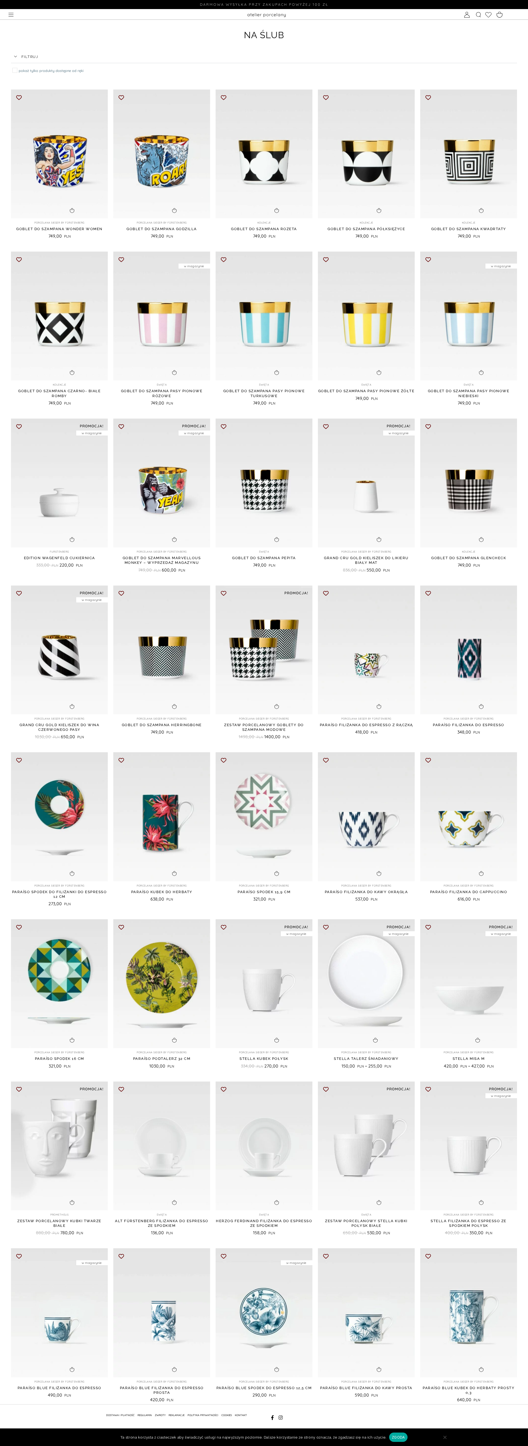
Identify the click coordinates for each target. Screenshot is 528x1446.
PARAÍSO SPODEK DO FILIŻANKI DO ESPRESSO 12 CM (59, 894)
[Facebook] (272, 1417)
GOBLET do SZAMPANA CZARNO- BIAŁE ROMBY (59, 393)
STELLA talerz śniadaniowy (366, 1059)
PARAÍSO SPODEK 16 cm (59, 1059)
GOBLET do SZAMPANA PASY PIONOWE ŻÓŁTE (366, 391)
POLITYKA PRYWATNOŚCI (203, 1415)
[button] (264, 57)
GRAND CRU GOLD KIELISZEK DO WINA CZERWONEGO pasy (59, 727)
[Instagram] (281, 1417)
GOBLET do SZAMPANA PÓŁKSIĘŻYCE (366, 229)
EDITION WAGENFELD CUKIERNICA (59, 558)
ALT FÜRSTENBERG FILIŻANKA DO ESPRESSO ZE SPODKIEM (161, 1223)
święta (162, 384)
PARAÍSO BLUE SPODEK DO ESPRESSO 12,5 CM (264, 1388)
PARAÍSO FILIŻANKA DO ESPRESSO (468, 725)
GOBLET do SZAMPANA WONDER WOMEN (59, 229)
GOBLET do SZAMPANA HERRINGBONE (162, 725)
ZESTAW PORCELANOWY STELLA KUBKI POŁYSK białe (366, 1223)
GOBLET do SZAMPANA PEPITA (264, 558)
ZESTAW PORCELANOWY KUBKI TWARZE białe (59, 1223)
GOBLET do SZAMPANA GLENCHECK (468, 558)
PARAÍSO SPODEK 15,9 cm (264, 892)
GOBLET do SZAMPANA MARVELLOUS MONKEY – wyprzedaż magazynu (162, 560)
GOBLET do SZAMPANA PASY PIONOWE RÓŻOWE (162, 393)
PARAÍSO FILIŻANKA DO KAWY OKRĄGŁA (366, 892)
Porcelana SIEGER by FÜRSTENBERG (59, 222)
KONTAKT (241, 1415)
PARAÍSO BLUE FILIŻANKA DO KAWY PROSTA (366, 1388)
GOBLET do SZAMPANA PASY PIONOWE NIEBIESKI (469, 393)
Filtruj (29, 57)
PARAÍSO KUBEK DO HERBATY (162, 892)
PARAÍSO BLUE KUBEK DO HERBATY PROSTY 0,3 (469, 1390)
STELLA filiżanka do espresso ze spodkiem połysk (469, 1223)
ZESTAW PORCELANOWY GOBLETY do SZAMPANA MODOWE (264, 727)
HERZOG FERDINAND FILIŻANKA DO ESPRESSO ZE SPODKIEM (264, 1223)
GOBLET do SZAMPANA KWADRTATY (468, 229)
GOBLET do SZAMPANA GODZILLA (162, 229)
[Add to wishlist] (19, 97)
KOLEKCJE (264, 222)
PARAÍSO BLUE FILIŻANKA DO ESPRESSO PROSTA (162, 1390)
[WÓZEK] (500, 15)
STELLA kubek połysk (264, 1059)
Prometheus (59, 1214)
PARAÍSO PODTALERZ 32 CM (162, 1059)
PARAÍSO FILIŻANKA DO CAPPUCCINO (468, 892)
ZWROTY (160, 1415)
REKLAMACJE (177, 1415)
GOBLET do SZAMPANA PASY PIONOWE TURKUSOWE (264, 393)
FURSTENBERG (59, 551)
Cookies (226, 1415)
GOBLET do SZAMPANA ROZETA (264, 229)
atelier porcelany (266, 14)
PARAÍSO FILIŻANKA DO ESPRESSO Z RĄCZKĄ (366, 725)
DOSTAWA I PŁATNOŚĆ (120, 1415)
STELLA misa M (469, 1059)
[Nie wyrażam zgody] (444, 1439)
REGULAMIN (145, 1415)
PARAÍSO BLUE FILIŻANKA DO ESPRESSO (59, 1388)
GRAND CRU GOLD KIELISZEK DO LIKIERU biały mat (366, 560)
